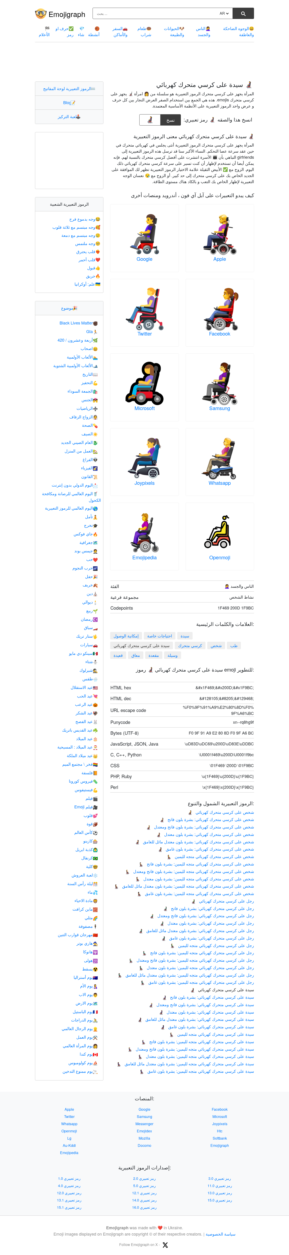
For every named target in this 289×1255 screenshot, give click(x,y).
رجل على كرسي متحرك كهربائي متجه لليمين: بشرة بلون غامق (197, 982)
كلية (92, 866)
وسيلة (173, 655)
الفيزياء (89, 468)
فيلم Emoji (86, 806)
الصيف (90, 433)
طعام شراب (144, 31)
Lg (69, 1138)
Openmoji (219, 557)
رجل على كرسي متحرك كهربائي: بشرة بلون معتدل (206, 923)
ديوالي (90, 602)
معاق (135, 655)
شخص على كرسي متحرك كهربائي (220, 812)
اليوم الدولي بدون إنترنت (75, 485)
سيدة (185, 636)
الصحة (90, 425)
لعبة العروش (85, 875)
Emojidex (144, 1131)
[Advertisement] (144, 62)
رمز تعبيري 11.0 (219, 1185)
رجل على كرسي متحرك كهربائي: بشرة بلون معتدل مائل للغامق (196, 930)
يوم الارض (87, 1003)
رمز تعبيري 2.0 (144, 1178)
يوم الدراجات (84, 1020)
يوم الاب (88, 994)
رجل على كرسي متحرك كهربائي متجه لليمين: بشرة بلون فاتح (198, 952)
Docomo (144, 1145)
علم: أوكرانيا (87, 284)
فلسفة (90, 772)
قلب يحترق (88, 251)
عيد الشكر (87, 713)
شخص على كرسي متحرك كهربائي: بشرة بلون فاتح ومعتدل (200, 827)
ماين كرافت (85, 909)
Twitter (145, 333)
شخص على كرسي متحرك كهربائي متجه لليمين (210, 856)
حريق (93, 276)
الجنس (90, 399)
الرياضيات (87, 408)
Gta (92, 331)
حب (92, 559)
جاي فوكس (86, 534)
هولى (91, 960)
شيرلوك (88, 670)
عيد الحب (87, 696)
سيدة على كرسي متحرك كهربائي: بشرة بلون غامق (207, 1026)
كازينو (90, 841)
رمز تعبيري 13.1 (69, 1200)
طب (234, 645)
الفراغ (90, 459)
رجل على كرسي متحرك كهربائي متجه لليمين (212, 945)
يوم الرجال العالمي (80, 1028)
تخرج (91, 525)
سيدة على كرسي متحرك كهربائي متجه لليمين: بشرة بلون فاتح (197, 1041)
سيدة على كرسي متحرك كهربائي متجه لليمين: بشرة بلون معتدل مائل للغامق (185, 1063)
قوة (92, 823)
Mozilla (144, 1138)
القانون (89, 476)
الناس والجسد (203, 31)
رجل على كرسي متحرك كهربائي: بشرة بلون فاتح (208, 908)
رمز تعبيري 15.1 (69, 1207)
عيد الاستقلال (84, 687)
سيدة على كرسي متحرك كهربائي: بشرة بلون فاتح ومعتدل (201, 1004)
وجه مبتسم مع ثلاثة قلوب (76, 227)
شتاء (91, 661)
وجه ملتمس (87, 243)
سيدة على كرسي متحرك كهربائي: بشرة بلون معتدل (206, 1012)
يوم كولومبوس (83, 1062)
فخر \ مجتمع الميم (80, 764)
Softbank (220, 1138)
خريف (90, 585)
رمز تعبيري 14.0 (144, 1200)
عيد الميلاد (87, 738)
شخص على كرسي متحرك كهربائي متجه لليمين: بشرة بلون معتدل (194, 879)
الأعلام (44, 31)
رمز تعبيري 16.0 (144, 1207)
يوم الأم (89, 986)
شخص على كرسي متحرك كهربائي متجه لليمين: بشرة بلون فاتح (196, 864)
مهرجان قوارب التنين (78, 934)
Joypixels (145, 482)
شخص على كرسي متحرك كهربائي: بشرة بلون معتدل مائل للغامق (194, 841)
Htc (219, 1131)
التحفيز (89, 382)
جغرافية (88, 542)
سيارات (89, 644)
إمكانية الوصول (126, 636)
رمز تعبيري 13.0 (219, 1192)
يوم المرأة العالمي (80, 1045)
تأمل (91, 516)
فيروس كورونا (83, 781)
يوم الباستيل (85, 1011)
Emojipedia (144, 557)
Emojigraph (67, 14)
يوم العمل (87, 1037)
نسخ (171, 118)
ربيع (92, 610)
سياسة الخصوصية (220, 1234)
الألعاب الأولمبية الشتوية (75, 365)
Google (144, 258)
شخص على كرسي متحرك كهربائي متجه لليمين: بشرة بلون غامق (195, 893)
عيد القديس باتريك (80, 730)
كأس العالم (86, 832)
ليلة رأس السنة (82, 883)
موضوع (69, 308)
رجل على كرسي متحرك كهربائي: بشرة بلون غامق (207, 938)
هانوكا (90, 951)
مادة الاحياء (86, 900)
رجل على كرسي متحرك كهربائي (222, 901)
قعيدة (118, 655)
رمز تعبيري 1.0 (69, 1178)
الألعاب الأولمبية (82, 357)
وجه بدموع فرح (84, 219)
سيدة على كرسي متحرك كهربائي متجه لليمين (211, 1034)
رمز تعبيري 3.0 (219, 1178)
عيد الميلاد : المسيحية (77, 747)
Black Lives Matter (79, 323)
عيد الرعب (86, 704)
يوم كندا (89, 1054)
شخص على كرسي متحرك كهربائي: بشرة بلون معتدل (205, 834)
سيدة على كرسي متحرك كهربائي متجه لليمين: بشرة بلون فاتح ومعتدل (191, 1049)
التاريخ (90, 374)
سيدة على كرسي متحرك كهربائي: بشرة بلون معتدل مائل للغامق (195, 1019)
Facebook (219, 333)
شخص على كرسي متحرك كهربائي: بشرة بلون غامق (206, 849)
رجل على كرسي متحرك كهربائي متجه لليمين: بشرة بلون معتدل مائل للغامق (185, 975)
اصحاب (89, 348)
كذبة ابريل (86, 849)
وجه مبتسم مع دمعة (80, 235)
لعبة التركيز (69, 116)
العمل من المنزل (81, 451)
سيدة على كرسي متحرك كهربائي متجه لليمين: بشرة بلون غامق (196, 1071)
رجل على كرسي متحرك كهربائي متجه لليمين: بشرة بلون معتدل (196, 967)
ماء (93, 892)
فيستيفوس (86, 789)
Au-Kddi (69, 1145)
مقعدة (154, 655)
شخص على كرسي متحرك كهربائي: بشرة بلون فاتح (206, 819)
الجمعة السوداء (83, 391)
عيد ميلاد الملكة (82, 755)
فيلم (92, 798)
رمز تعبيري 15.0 (219, 1200)
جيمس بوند (86, 550)
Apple (219, 258)
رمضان (89, 619)
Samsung (219, 407)
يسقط (90, 969)
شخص (216, 645)
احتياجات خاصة (159, 636)
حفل (91, 576)
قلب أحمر (89, 259)
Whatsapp (220, 482)
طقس (90, 678)
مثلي (91, 917)
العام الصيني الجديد (79, 442)
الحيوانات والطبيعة (174, 31)
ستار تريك (87, 636)
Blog (69, 102)
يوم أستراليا (86, 977)
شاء (81, 31)
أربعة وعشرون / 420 (78, 340)
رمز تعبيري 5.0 (144, 1185)
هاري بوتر (87, 943)
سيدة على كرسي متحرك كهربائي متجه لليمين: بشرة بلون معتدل (196, 1056)
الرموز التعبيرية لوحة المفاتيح (69, 88)
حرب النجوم (85, 568)
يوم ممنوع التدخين (80, 1071)
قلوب (91, 815)
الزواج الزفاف (83, 417)
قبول (93, 268)
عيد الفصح (86, 721)
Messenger (144, 1123)
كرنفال (89, 858)
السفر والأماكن (120, 31)
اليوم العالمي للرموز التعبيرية (71, 508)
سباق (91, 627)
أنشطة (94, 31)
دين (92, 593)
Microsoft (145, 407)
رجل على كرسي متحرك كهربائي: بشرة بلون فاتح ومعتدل (201, 915)
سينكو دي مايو (83, 653)
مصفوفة (88, 926)
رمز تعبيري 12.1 (144, 1192)
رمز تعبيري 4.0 (69, 1185)
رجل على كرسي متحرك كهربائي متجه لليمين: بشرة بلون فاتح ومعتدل (191, 960)
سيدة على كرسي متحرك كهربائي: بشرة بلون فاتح (208, 997)
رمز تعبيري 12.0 (69, 1192)
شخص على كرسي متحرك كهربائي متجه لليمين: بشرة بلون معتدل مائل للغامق (184, 886)
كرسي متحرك (190, 645)
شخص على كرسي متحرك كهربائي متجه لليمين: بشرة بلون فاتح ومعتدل (189, 871)
